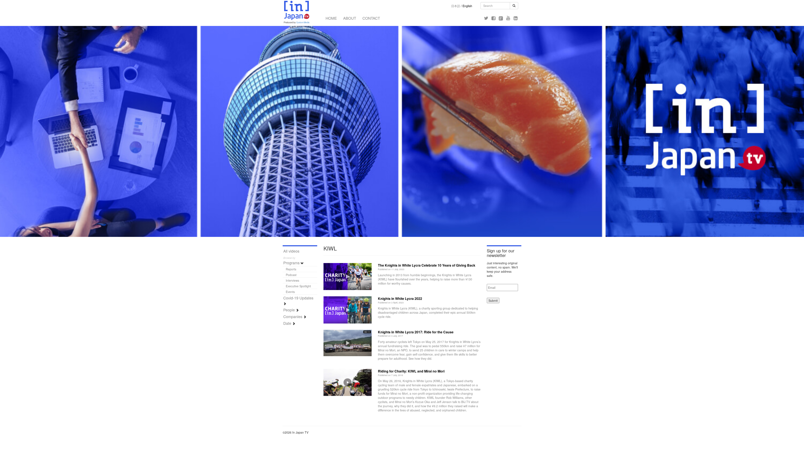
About (349, 18)
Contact (371, 18)
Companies (293, 316)
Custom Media (303, 22)
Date (287, 323)
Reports (291, 269)
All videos (291, 251)
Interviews (292, 280)
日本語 (455, 6)
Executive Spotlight (298, 286)
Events (290, 292)
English (467, 6)
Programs (292, 262)
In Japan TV (296, 10)
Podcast (291, 275)
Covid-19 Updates (298, 297)
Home (331, 18)
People (289, 309)
